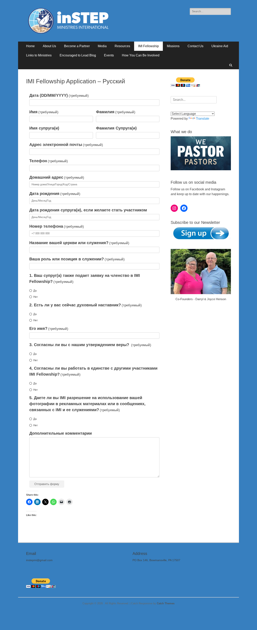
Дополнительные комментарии (60, 433)
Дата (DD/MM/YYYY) (59, 95)
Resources (122, 46)
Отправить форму (46, 484)
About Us (49, 46)
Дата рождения (54, 193)
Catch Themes (165, 603)
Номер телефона (56, 226)
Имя (43, 112)
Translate (202, 118)
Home (30, 46)
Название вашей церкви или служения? (79, 243)
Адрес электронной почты (66, 144)
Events (109, 55)
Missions (173, 46)
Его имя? (48, 328)
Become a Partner (77, 46)
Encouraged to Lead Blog (78, 55)
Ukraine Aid (219, 46)
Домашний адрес (56, 177)
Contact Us (195, 46)
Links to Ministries (39, 55)
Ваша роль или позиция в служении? (77, 259)
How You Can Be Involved (140, 55)
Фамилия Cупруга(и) (116, 128)
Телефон (48, 161)
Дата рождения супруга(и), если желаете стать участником (88, 210)
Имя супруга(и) (44, 128)
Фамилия (115, 112)
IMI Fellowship (148, 46)
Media (102, 46)
